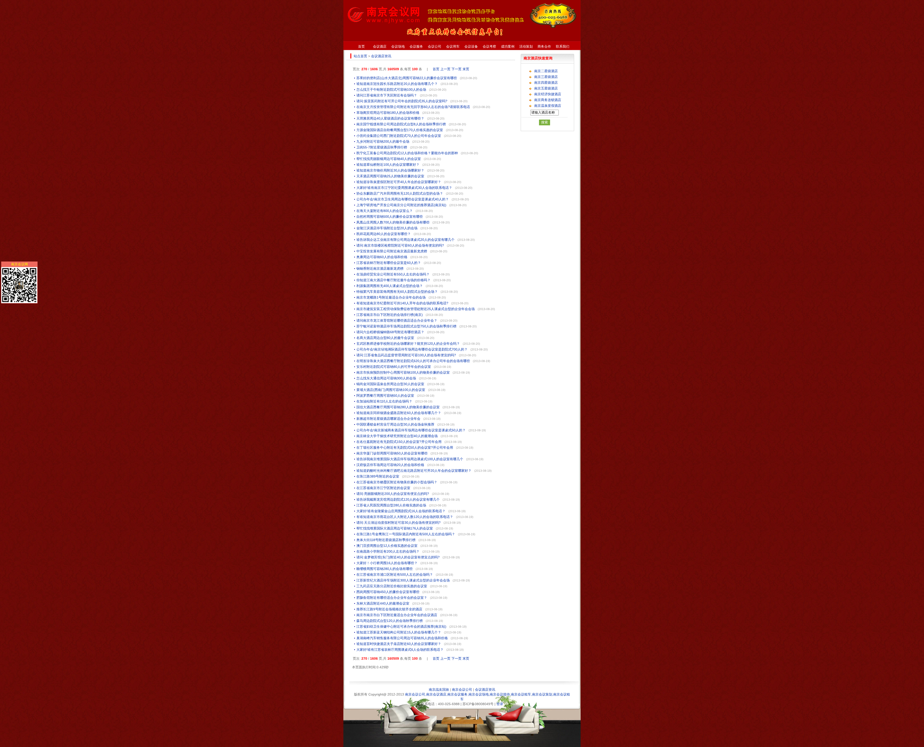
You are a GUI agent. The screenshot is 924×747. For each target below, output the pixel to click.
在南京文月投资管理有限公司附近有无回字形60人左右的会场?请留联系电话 (413, 107)
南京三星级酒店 (546, 77)
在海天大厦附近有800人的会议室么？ (384, 211)
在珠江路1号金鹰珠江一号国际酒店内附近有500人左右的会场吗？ (405, 534)
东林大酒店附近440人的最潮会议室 (382, 603)
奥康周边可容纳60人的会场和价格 (381, 257)
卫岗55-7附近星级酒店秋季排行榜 (381, 147)
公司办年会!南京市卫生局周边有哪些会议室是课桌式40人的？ (402, 199)
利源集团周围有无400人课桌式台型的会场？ (389, 286)
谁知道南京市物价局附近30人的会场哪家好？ (390, 170)
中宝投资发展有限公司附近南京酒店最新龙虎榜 (391, 251)
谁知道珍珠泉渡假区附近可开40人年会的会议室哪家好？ (398, 182)
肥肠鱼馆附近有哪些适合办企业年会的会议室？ (391, 598)
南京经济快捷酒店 (547, 94)
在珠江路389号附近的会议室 (377, 476)
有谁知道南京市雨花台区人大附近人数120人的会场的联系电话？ (404, 517)
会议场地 (398, 46)
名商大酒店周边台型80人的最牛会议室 (385, 338)
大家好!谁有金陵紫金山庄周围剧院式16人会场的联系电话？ (400, 511)
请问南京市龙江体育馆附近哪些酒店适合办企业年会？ (396, 320)
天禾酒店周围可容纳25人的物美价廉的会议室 (390, 176)
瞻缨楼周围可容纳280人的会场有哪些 (384, 569)
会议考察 (489, 46)
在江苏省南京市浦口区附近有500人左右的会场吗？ (394, 574)
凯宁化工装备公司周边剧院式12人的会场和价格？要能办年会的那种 (407, 153)
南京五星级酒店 (546, 88)
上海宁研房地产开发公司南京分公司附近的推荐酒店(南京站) (401, 205)
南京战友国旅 (439, 689)
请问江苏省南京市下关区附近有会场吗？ (386, 95)
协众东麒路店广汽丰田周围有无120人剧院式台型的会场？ (399, 193)
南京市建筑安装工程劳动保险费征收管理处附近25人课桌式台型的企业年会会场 (415, 309)
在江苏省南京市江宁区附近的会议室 (383, 488)
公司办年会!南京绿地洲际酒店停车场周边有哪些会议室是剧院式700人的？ (412, 349)
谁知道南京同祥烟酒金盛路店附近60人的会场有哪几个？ (398, 413)
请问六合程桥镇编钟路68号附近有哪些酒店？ (390, 332)
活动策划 (526, 46)
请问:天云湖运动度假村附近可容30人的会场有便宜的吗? (398, 522)
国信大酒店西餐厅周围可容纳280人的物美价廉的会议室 (398, 407)
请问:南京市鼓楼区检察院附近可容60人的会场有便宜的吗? (400, 245)
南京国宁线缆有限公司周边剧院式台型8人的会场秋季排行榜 (401, 124)
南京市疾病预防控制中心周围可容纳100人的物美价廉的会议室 (403, 372)
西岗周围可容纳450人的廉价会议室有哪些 (387, 592)
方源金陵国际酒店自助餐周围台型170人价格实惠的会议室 (399, 130)
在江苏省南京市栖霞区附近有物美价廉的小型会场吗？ (396, 482)
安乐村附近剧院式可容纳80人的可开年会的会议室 (393, 367)
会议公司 (434, 46)
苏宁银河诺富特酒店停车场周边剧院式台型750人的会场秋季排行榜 (406, 326)
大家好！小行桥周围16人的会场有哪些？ (386, 563)
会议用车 (453, 46)
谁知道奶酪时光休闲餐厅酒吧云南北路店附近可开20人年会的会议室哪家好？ (413, 470)
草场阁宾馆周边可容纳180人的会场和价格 (387, 113)
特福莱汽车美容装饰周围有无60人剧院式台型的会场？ (397, 292)
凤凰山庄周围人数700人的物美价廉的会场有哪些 (393, 222)
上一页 (445, 69)
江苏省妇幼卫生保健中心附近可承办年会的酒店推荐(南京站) (401, 626)
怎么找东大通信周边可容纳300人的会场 (386, 378)
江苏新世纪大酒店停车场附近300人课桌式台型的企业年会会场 (403, 580)
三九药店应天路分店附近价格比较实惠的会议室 (391, 586)
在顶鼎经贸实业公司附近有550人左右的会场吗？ (393, 274)
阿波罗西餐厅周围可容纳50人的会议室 (385, 395)
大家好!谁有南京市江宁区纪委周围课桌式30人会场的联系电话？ (404, 188)
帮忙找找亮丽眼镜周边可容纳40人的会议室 (388, 159)
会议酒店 (379, 46)
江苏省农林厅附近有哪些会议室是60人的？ (388, 263)
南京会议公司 (462, 689)
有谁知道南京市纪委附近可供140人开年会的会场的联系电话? (402, 303)
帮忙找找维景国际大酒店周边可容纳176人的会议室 (394, 528)
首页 (361, 46)
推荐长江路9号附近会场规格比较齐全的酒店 (389, 609)
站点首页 (360, 56)
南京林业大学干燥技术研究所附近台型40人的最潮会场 (397, 436)
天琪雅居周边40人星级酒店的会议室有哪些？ (390, 118)
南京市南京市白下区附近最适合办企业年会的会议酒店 (396, 615)
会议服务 (416, 46)
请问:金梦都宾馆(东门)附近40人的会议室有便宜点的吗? (398, 557)
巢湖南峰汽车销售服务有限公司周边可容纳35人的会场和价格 (402, 638)
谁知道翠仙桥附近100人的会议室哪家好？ (387, 164)
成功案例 (507, 46)
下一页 (456, 69)
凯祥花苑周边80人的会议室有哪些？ (383, 234)
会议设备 (471, 46)
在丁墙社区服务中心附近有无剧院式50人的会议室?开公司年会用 (404, 447)
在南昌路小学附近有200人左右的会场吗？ (387, 551)
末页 (465, 69)
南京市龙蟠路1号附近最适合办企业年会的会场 (391, 297)
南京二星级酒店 (546, 71)
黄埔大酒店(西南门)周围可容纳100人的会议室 (390, 390)
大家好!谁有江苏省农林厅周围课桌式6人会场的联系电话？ (399, 649)
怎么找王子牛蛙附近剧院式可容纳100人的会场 (391, 89)
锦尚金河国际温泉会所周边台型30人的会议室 (390, 384)
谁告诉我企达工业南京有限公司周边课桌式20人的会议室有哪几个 (405, 240)
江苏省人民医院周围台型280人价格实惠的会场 (391, 505)
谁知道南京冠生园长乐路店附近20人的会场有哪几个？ (397, 84)
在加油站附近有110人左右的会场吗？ (384, 401)
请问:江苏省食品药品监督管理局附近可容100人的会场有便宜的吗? (406, 355)
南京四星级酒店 (546, 82)
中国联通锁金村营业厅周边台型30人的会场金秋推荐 (395, 424)
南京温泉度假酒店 (547, 106)
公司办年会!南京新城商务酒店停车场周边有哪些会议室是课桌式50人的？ (411, 430)
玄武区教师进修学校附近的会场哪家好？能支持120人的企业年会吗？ (408, 343)
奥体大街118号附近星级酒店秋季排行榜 (386, 540)
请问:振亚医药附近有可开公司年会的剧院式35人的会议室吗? (401, 101)
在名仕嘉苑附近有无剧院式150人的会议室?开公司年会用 (399, 442)
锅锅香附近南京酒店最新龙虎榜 (380, 268)
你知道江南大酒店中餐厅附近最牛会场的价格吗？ (393, 280)
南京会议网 (19, 264)
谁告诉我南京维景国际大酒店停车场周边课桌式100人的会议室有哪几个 (409, 459)
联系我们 (562, 46)
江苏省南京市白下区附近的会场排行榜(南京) (389, 315)
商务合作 (544, 46)
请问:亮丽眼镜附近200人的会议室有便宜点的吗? (392, 494)
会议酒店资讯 (381, 56)
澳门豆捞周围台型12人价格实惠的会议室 (386, 546)
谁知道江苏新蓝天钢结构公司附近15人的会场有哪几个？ (398, 632)
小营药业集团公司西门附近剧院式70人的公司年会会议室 (398, 136)
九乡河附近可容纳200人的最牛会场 (382, 141)
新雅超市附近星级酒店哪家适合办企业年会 (388, 419)
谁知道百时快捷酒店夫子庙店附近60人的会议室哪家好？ (398, 644)
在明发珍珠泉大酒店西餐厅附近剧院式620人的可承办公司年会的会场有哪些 (413, 361)
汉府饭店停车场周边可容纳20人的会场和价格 (390, 465)
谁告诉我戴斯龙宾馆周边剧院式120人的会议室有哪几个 (398, 499)
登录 (499, 704)
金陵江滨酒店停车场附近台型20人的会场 (386, 228)
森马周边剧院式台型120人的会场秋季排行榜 (389, 621)
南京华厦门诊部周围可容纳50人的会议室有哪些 (392, 453)
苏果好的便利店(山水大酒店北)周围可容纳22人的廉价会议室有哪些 (406, 78)
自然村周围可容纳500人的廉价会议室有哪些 (389, 216)
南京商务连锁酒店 (547, 100)
